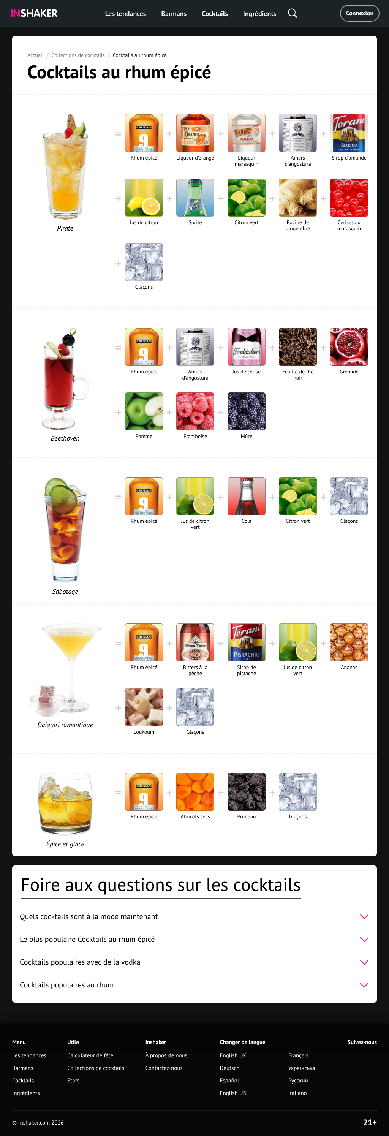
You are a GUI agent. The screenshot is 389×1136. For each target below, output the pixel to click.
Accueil (35, 55)
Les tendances (125, 13)
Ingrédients (259, 13)
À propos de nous (166, 1055)
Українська (301, 1068)
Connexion (359, 13)
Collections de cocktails (78, 55)
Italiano (297, 1093)
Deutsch (230, 1068)
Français (298, 1055)
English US (233, 1093)
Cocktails (215, 13)
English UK (233, 1055)
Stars (73, 1080)
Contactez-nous (164, 1068)
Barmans (174, 13)
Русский (298, 1080)
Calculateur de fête (90, 1055)
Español (229, 1080)
